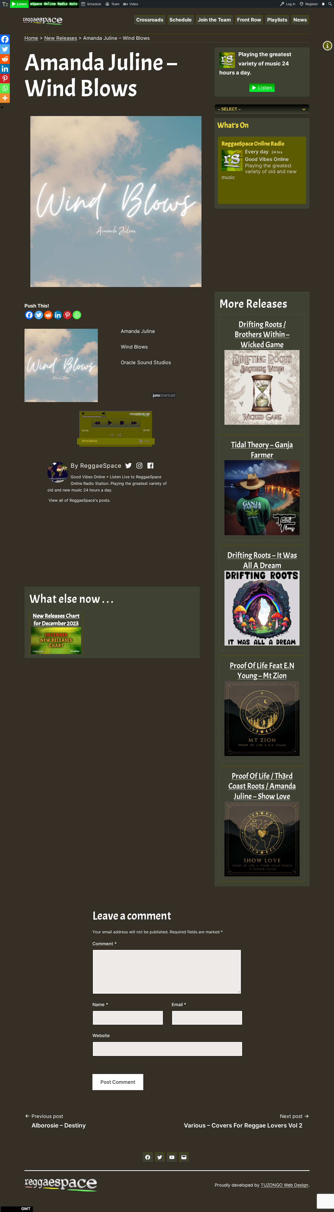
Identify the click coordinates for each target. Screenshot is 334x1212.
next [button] (134, 423)
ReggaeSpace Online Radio (253, 143)
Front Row (249, 20)
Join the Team (214, 20)
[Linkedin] (58, 315)
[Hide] (2, 107)
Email (179, 1004)
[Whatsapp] (77, 315)
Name (100, 1004)
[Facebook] (29, 315)
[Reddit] (48, 315)
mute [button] (84, 413)
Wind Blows (89, 441)
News (300, 20)
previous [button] (97, 423)
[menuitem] (5, 4)
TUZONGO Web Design (284, 1185)
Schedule (180, 20)
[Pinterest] (67, 315)
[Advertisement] (115, 545)
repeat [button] (112, 435)
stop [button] (122, 423)
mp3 (146, 441)
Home (31, 38)
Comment (104, 943)
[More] (5, 98)
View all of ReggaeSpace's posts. (79, 500)
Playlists (277, 20)
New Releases (60, 38)
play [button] (110, 423)
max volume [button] (104, 413)
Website (101, 1035)
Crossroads (149, 20)
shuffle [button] (119, 435)
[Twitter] (38, 315)
